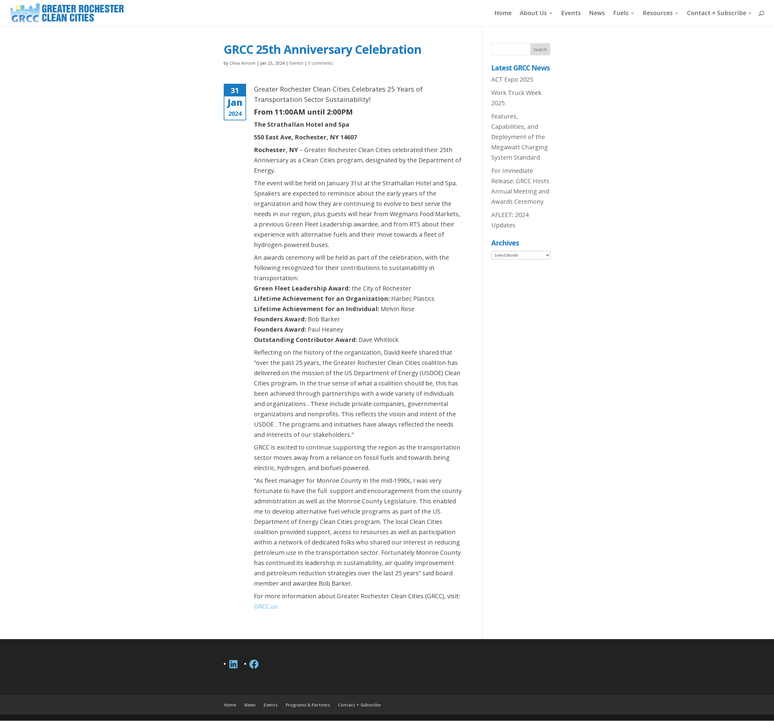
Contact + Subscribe (716, 14)
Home (503, 14)
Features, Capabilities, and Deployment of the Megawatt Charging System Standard (519, 136)
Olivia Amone (242, 63)
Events (571, 14)
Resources (658, 14)
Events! (296, 63)
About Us (533, 14)
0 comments (320, 63)
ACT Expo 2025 (512, 79)
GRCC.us (266, 606)
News (597, 14)
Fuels (621, 14)
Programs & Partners (308, 705)
